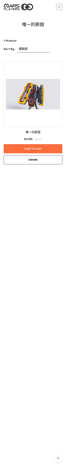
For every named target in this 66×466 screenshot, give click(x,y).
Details (33, 159)
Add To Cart (33, 148)
